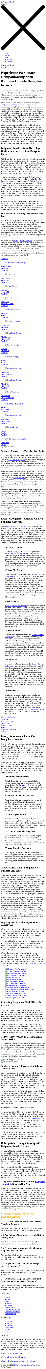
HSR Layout (20, 983)
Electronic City (23, 969)
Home (7, 53)
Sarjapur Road (22, 971)
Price (7, 57)
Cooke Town (21, 996)
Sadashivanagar (23, 987)
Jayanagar (17, 979)
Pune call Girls (10, 1308)
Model (7, 1329)
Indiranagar (19, 981)
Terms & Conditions (12, 1312)
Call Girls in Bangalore (16, 460)
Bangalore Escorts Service (10, 105)
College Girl (9, 1325)
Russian (8, 1331)
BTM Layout (21, 998)
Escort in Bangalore (34, 1118)
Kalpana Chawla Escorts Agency (26, 1365)
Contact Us (9, 61)
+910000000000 (16, 1353)
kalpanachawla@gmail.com (18, 1357)
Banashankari (21, 973)
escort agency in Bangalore (22, 241)
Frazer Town (20, 993)
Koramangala (21, 985)
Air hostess (9, 1321)
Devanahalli (20, 975)
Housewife (9, 1327)
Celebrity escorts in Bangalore (16, 606)
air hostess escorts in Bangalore (24, 553)
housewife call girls (38, 709)
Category (8, 59)
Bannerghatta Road (27, 989)
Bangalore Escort (19, 478)
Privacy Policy (10, 1314)
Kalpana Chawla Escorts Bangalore (15, 526)
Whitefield (18, 977)
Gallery (8, 55)
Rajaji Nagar (20, 991)
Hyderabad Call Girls (12, 1310)
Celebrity (8, 1323)
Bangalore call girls (26, 785)
